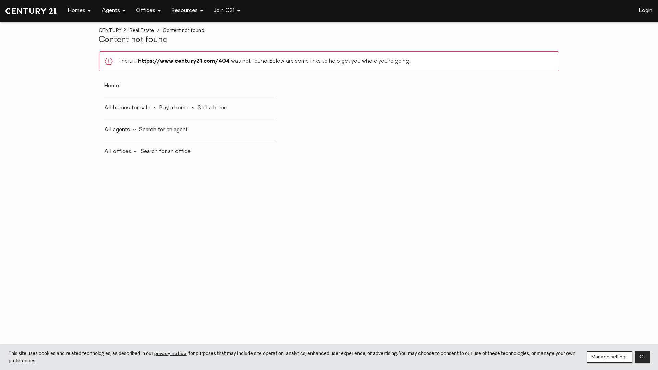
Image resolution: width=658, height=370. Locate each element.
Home (111, 86)
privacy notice (170, 353)
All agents (117, 130)
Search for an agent (163, 130)
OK (642, 357)
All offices (117, 152)
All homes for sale (127, 108)
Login (646, 10)
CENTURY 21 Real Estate (126, 30)
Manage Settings (609, 357)
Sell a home (212, 108)
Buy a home (173, 108)
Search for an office (165, 152)
